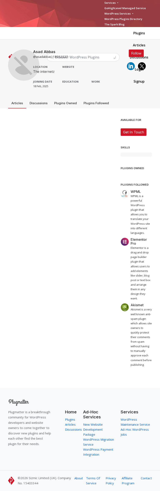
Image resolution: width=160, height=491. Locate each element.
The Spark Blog (114, 24)
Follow (136, 53)
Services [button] (110, 3)
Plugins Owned (65, 103)
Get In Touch (133, 132)
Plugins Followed (96, 103)
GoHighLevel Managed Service (125, 8)
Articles (139, 45)
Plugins (139, 33)
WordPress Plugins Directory (123, 19)
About (78, 478)
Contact (146, 478)
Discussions (39, 103)
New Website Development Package (93, 429)
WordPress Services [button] (117, 13)
